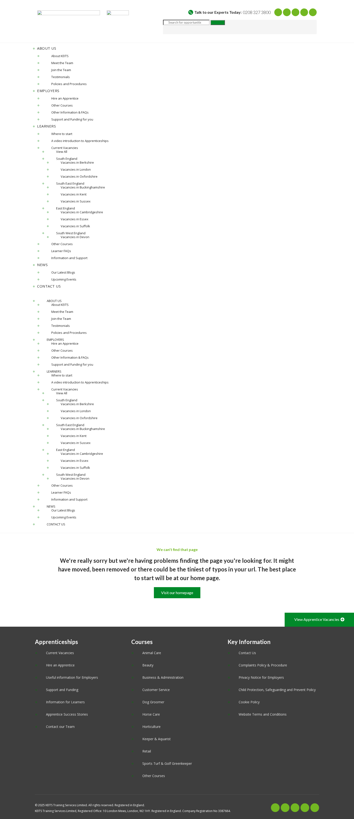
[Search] (217, 22)
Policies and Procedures (69, 84)
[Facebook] (278, 12)
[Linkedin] (313, 12)
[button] (177, 293)
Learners (46, 126)
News (42, 264)
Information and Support (69, 258)
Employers (48, 90)
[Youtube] (295, 12)
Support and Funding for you (72, 119)
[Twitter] (287, 12)
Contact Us (49, 286)
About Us (46, 48)
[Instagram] (304, 12)
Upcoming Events (63, 279)
